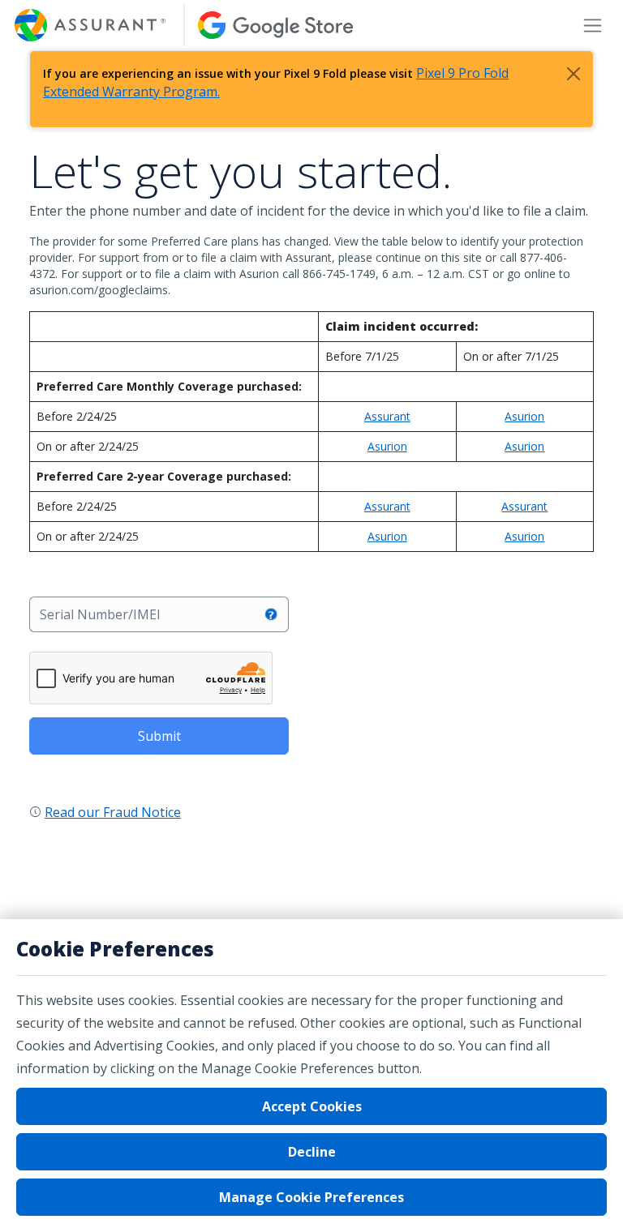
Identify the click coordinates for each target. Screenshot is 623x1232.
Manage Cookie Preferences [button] (311, 1197)
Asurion (524, 416)
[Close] (573, 73)
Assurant (387, 416)
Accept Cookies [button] (312, 1106)
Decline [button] (312, 1152)
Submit (159, 736)
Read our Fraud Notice (113, 812)
